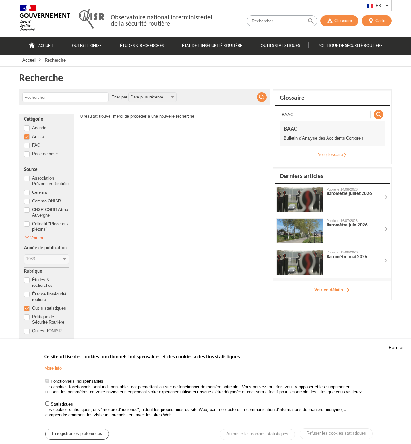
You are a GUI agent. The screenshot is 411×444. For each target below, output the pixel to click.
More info (53, 368)
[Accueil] (45, 19)
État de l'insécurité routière (212, 45)
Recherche (55, 60)
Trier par (119, 97)
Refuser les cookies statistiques (336, 433)
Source (31, 169)
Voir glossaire (330, 154)
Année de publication (45, 248)
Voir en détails (328, 289)
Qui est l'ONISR (87, 45)
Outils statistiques (280, 45)
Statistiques (62, 404)
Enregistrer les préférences (77, 433)
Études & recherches (142, 45)
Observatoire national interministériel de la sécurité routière (161, 20)
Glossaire (343, 20)
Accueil (46, 45)
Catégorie (33, 119)
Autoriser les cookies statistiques (257, 434)
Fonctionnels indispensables (77, 381)
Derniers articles (301, 176)
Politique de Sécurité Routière (350, 45)
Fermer (396, 347)
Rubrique (33, 271)
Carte (380, 20)
